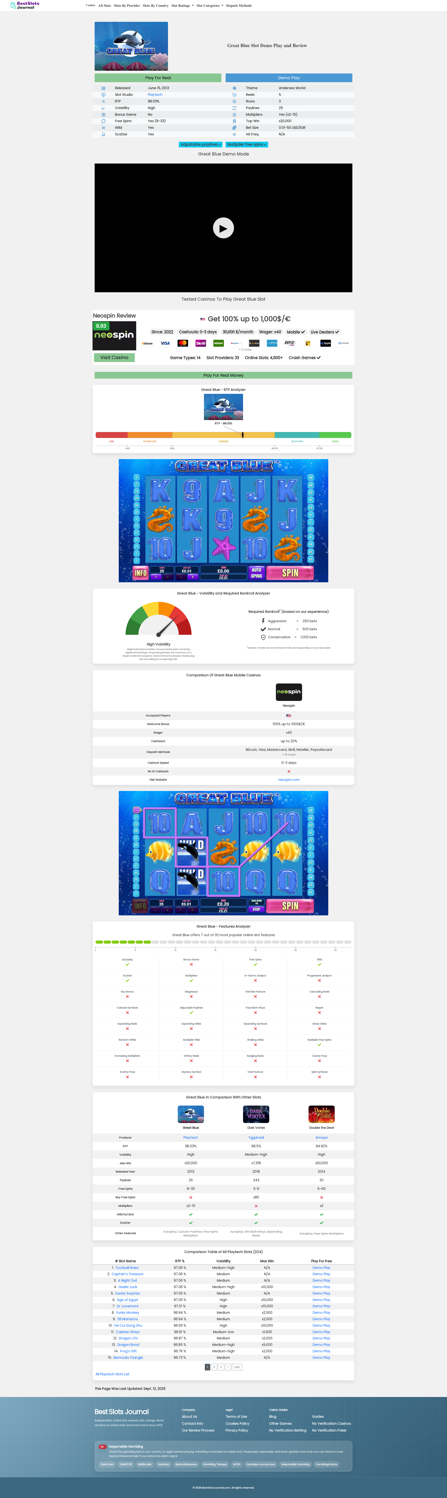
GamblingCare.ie (326, 1464)
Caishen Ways (128, 1332)
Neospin (289, 706)
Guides (318, 1416)
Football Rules (127, 1267)
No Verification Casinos (331, 1423)
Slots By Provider (127, 5)
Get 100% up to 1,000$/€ (248, 319)
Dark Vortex (256, 1128)
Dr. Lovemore (127, 1306)
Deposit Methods (239, 5)
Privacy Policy (237, 1430)
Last (237, 1367)
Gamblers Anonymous (261, 1464)
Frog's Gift (128, 1351)
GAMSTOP (126, 1464)
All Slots (104, 5)
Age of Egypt (127, 1300)
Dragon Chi (128, 1338)
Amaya (322, 1137)
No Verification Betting (287, 1430)
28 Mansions (127, 1319)
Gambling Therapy (215, 1464)
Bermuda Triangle (128, 1357)
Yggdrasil (256, 1137)
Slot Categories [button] (209, 5)
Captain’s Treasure (127, 1274)
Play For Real (158, 78)
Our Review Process (198, 1430)
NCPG (236, 1464)
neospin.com (289, 779)
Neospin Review (114, 315)
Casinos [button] (90, 5)
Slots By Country (156, 5)
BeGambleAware (186, 1464)
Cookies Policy (237, 1423)
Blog (272, 1416)
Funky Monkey (127, 1312)
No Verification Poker (329, 1430)
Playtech (155, 94)
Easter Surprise (127, 1293)
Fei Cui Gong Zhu (128, 1325)
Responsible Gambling (295, 1464)
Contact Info (192, 1423)
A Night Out (127, 1280)
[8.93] (114, 335)
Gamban (163, 1464)
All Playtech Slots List (113, 1374)
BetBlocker (145, 1464)
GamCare (107, 1464)
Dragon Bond (128, 1344)
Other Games (280, 1423)
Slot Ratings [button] (181, 5)
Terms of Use (236, 1416)
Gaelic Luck (128, 1287)
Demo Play (289, 78)
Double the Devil (321, 1128)
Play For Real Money (223, 375)
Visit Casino (114, 357)
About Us (189, 1416)
